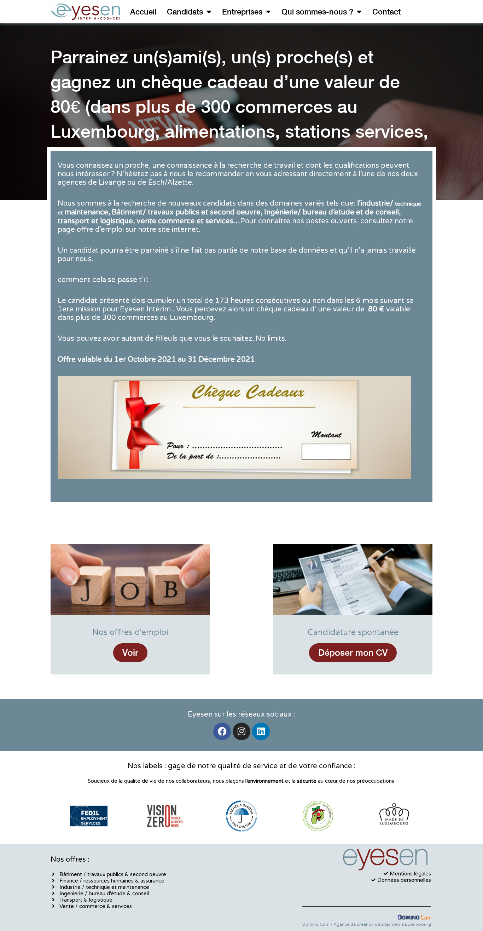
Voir (130, 652)
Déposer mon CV (353, 652)
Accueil (143, 11)
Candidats (185, 11)
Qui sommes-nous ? (317, 11)
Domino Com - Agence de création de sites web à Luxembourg (366, 924)
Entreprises (242, 11)
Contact (386, 11)
